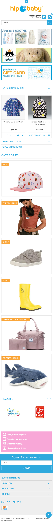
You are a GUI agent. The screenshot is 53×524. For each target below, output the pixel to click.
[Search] (49, 22)
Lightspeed (8, 521)
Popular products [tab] (12, 147)
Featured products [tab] (13, 88)
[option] (13, 117)
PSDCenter (39, 518)
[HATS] (26, 162)
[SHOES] (26, 239)
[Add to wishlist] (22, 135)
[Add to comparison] (18, 135)
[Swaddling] (26, 37)
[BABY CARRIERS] (26, 201)
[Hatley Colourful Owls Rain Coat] (13, 107)
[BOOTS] (26, 278)
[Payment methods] (4, 508)
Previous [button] (47, 92)
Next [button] (50, 92)
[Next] (49, 37)
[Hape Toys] (39, 412)
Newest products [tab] (11, 142)
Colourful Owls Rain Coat (13, 122)
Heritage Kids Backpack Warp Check (39, 123)
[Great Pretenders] (13, 412)
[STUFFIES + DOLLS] (26, 356)
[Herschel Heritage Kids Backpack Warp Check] (40, 107)
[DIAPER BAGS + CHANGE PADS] (26, 317)
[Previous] (4, 37)
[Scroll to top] (49, 515)
